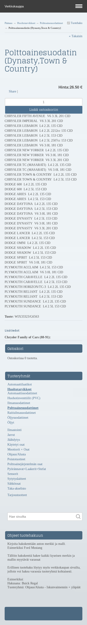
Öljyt (10, 422)
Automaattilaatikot (19, 384)
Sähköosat (14, 483)
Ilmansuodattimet (18, 403)
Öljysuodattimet (17, 417)
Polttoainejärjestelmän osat (24, 464)
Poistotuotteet (16, 459)
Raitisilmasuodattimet (21, 412)
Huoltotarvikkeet (26, 23)
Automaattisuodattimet (22, 393)
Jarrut (11, 435)
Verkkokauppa (15, 6)
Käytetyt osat (16, 444)
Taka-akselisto (16, 488)
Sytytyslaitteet (16, 478)
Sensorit (12, 474)
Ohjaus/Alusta (16, 454)
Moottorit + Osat (18, 449)
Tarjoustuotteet (17, 495)
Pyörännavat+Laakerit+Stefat (26, 469)
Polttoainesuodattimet (51, 23)
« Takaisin (75, 36)
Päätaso (9, 23)
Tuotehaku (76, 23)
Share (12, 91)
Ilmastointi (14, 430)
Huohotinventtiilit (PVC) (23, 398)
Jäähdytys (13, 439)
